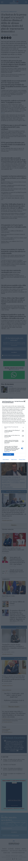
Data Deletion (6, 459)
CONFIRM (8, 454)
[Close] (25, 401)
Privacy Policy (22, 459)
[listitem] (14, 427)
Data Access (14, 459)
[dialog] (14, 430)
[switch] (22, 431)
